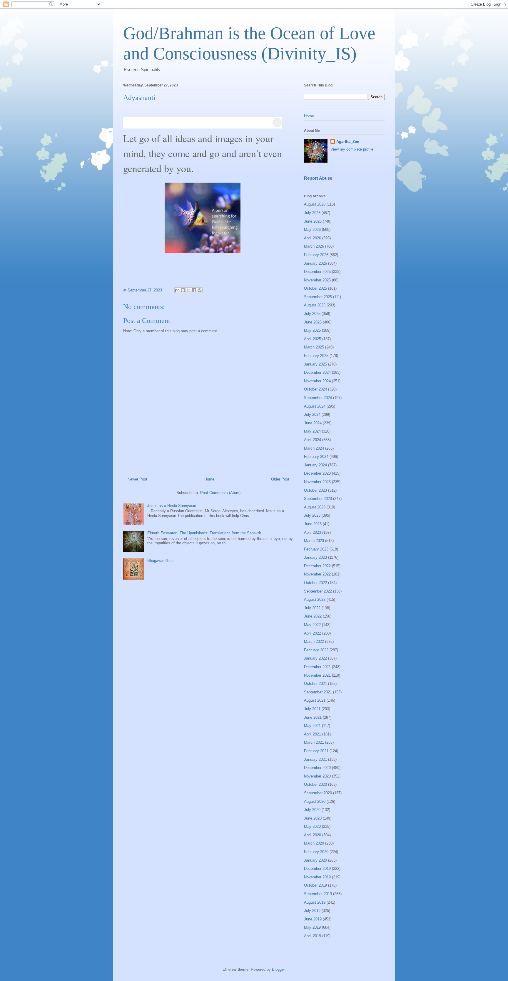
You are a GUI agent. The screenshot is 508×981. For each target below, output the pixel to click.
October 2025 (315, 288)
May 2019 (312, 927)
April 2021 (312, 734)
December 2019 (317, 868)
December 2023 (317, 473)
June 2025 (313, 322)
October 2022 (315, 582)
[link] (202, 123)
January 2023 (315, 557)
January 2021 (315, 759)
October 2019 (315, 885)
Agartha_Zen (347, 141)
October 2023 (315, 490)
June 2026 (313, 221)
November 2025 (317, 280)
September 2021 (318, 692)
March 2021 (314, 742)
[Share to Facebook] (194, 290)
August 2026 (314, 204)
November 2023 (317, 482)
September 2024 (318, 398)
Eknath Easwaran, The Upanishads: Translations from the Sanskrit (204, 533)
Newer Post (137, 479)
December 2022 (317, 566)
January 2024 (315, 465)
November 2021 (317, 675)
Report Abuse (318, 178)
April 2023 (312, 532)
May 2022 (312, 625)
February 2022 (316, 650)
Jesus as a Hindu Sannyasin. (172, 505)
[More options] (277, 122)
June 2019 (313, 919)
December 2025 (317, 271)
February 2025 (316, 355)
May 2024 (312, 431)
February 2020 (316, 852)
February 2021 (316, 751)
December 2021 (317, 667)
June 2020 (313, 818)
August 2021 (314, 700)
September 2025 (318, 297)
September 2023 (318, 498)
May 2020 (312, 826)
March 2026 (314, 246)
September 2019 (318, 894)
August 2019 (314, 902)
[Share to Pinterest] (200, 290)
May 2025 (312, 330)
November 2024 (317, 381)
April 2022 (312, 633)
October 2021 (315, 683)
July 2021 (312, 709)
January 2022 (315, 658)
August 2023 (314, 507)
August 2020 (314, 801)
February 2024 (316, 456)
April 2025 (312, 339)
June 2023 (313, 524)
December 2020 (317, 767)
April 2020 (312, 835)
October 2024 (315, 389)
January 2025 (315, 364)
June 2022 (313, 616)
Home (209, 479)
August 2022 (314, 599)
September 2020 (318, 793)
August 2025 (314, 305)
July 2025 (312, 313)
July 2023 (312, 515)
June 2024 (313, 423)
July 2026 (312, 213)
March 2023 (314, 540)
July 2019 (312, 910)
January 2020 (315, 860)
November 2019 (317, 877)
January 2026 (315, 263)
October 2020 (315, 784)
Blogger (278, 969)
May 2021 (312, 725)
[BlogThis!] (183, 290)
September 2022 (318, 591)
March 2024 (314, 448)
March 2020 (314, 843)
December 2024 (317, 372)
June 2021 (313, 717)
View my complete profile (351, 149)
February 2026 (316, 255)
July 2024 (312, 414)
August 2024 (314, 406)
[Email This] (177, 290)
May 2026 (312, 229)
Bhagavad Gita (160, 560)
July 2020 (312, 810)
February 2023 (316, 549)
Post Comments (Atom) (220, 492)
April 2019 (312, 936)
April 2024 (312, 440)
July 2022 (312, 608)
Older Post (280, 479)
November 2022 (317, 574)
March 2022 (314, 641)
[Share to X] (188, 290)
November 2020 (317, 776)
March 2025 (314, 347)
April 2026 (312, 238)
